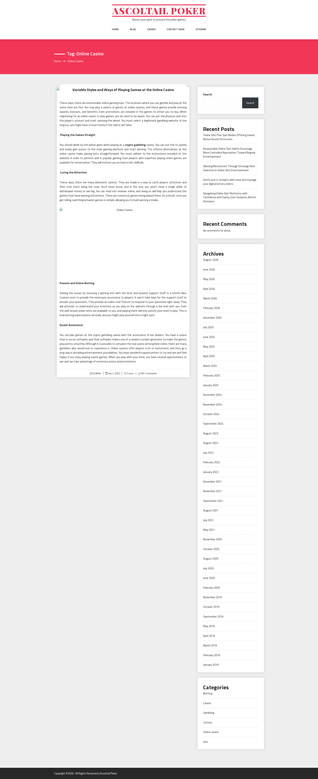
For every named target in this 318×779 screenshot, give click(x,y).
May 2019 (209, 626)
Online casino (211, 732)
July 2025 (208, 327)
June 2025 (209, 337)
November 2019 (212, 597)
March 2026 (210, 298)
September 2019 (213, 616)
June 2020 (209, 578)
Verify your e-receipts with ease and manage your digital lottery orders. (229, 182)
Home (115, 29)
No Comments (149, 373)
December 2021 (212, 481)
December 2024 (212, 395)
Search (207, 94)
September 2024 (213, 423)
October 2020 (211, 549)
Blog (133, 29)
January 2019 (210, 665)
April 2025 (209, 356)
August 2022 (210, 443)
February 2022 (211, 462)
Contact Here (176, 29)
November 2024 (212, 404)
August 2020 (210, 558)
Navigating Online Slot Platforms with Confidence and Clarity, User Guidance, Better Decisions (229, 197)
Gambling (208, 713)
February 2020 (211, 588)
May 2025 (209, 346)
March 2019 (210, 645)
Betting (207, 693)
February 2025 (211, 375)
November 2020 (212, 539)
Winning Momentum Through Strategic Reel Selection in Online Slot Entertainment (229, 168)
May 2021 (209, 530)
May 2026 (209, 279)
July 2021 (208, 520)
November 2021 (212, 491)
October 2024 (211, 414)
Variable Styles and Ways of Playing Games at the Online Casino (123, 90)
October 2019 (211, 607)
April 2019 (209, 636)
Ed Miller (96, 373)
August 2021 (210, 510)
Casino (151, 29)
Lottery (207, 722)
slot (205, 742)
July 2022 (208, 453)
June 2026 (209, 269)
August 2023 (210, 433)
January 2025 (210, 385)
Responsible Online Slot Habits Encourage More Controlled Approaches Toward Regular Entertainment (229, 153)
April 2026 (209, 289)
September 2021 (213, 501)
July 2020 (208, 568)
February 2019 (211, 655)
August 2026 (210, 260)
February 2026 (211, 308)
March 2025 (210, 366)
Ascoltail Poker (159, 10)
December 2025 (212, 318)
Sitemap (201, 29)
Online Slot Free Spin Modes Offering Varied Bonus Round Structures (229, 137)
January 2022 (210, 472)
